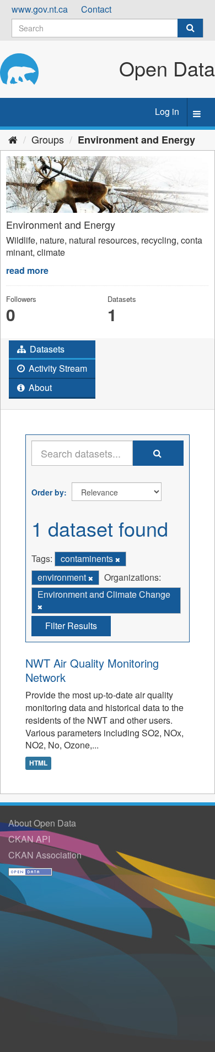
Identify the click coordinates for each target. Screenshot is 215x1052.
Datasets (46, 349)
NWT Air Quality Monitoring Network (92, 670)
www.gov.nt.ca (40, 9)
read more (27, 270)
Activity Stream (56, 368)
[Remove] (117, 559)
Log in (167, 111)
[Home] (13, 139)
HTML (38, 763)
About (39, 387)
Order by (47, 492)
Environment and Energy (136, 140)
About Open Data (42, 823)
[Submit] (190, 28)
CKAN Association (45, 855)
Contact (96, 9)
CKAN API (29, 839)
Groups (47, 139)
